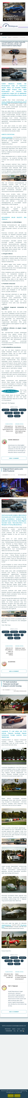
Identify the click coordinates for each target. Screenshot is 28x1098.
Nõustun (17, 1095)
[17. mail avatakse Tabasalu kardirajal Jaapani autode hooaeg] (14, 713)
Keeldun (10, 1095)
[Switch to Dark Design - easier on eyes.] (26, 25)
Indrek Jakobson (13, 439)
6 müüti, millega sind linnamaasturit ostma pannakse (14, 101)
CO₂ (15, 1031)
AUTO (23, 1029)
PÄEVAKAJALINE (23, 474)
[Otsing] (26, 29)
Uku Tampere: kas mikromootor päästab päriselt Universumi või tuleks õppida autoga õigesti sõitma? (20, 429)
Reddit (10, 416)
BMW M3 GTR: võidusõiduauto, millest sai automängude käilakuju (9, 651)
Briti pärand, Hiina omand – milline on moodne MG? (8, 975)
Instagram (5, 410)
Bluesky (17, 416)
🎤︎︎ (17, 1031)
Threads (17, 413)
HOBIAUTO (18, 691)
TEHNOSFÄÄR (9, 1031)
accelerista (5, 474)
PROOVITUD (8, 1029)
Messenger (9, 413)
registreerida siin (6, 925)
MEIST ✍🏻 (22, 1031)
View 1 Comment (14, 458)
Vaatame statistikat (7, 137)
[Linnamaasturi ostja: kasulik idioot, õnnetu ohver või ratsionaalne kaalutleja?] (14, 64)
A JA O (18, 1029)
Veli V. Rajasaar (6, 689)
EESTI (19, 474)
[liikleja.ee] (13, 25)
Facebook (22, 410)
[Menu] (1, 34)
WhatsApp (14, 410)
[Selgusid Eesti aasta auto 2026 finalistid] (14, 497)
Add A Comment (14, 671)
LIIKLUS (13, 1029)
